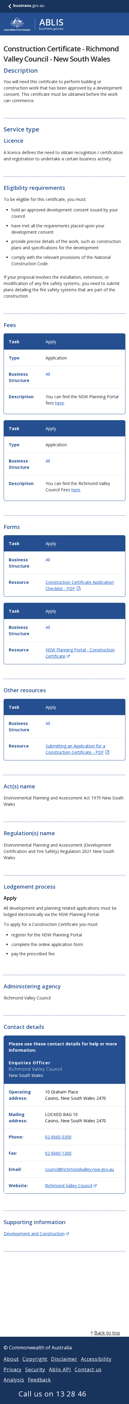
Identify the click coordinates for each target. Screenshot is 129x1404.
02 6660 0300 (58, 1137)
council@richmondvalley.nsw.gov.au (79, 1169)
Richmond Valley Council (71, 1185)
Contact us (88, 1369)
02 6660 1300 (58, 1153)
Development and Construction (36, 1233)
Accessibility (96, 1359)
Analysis (14, 1379)
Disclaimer (64, 1359)
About (11, 1359)
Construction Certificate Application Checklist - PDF (80, 585)
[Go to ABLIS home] (34, 24)
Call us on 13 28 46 (53, 1394)
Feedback (39, 1379)
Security (35, 1369)
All (48, 374)
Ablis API (60, 1369)
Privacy (13, 1369)
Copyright (35, 1359)
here (59, 403)
